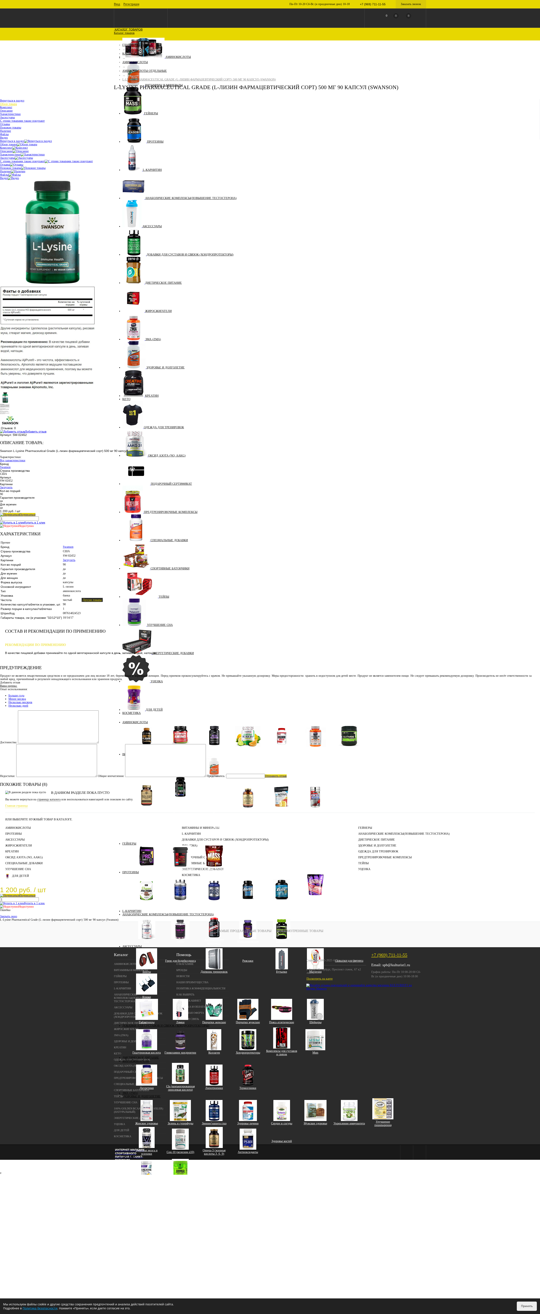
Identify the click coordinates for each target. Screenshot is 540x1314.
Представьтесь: (216, 776)
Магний (217, 823)
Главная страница (16, 805)
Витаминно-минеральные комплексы (180, 801)
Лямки (180, 1022)
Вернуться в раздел (12, 141)
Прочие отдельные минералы (217, 838)
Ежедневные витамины (183, 820)
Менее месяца (17, 699)
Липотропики (214, 1088)
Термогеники (247, 1088)
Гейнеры (151, 113)
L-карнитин (152, 169)
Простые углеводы (180, 869)
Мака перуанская (248, 941)
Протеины (155, 141)
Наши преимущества (192, 982)
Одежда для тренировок (164, 427)
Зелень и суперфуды (180, 1123)
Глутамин (349, 749)
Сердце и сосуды (281, 1123)
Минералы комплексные (247, 810)
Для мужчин (184, 810)
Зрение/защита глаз (214, 1123)
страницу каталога (49, 799)
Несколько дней (18, 705)
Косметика (131, 713)
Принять (527, 1306)
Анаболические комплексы (214, 941)
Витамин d (217, 799)
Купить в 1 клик (34, 522)
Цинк (217, 833)
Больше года (16, 695)
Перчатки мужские (248, 1022)
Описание (6, 151)
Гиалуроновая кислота (146, 1052)
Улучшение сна (160, 625)
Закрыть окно (8, 916)
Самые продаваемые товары (244, 931)
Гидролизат (318, 904)
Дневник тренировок (214, 971)
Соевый (180, 902)
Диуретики (147, 1088)
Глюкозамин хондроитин (180, 1052)
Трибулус (282, 941)
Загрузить (6, 487)
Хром (217, 830)
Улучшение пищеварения (383, 1123)
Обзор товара (8, 144)
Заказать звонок (411, 4)
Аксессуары (152, 226)
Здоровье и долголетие (165, 367)
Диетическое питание (163, 282)
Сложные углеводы (214, 869)
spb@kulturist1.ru (396, 965)
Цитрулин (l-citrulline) (315, 749)
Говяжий (349, 891)
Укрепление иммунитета (349, 1123)
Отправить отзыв (276, 776)
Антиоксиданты (248, 1152)
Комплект (6, 147)
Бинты (147, 971)
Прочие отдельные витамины (217, 808)
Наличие (5, 171)
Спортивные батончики (170, 568)
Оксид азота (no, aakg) (167, 455)
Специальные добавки (169, 540)
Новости (182, 976)
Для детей (154, 709)
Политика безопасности (40, 1308)
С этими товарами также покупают (22, 161)
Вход (117, 4)
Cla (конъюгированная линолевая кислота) (180, 1088)
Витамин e (217, 803)
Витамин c (217, 796)
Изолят (318, 901)
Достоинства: (8, 742)
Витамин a (217, 786)
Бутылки (281, 971)
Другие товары (92, 599)
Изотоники (282, 810)
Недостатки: (7, 776)
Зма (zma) (153, 339)
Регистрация (131, 4)
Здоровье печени (248, 1123)
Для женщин (183, 806)
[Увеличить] (52, 284)
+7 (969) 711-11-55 (389, 955)
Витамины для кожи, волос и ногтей (146, 810)
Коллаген (214, 1052)
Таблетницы (146, 1022)
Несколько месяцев (20, 702)
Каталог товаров (128, 29)
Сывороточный (315, 897)
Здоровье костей (281, 1141)
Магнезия (315, 971)
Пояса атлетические (281, 1022)
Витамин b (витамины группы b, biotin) (217, 791)
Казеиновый (248, 902)
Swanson (5, 467)
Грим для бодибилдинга (180, 960)
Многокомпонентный (281, 902)
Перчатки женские (214, 1022)
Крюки (146, 997)
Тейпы (164, 596)
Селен (217, 826)
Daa (146, 941)
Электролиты (315, 810)
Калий (217, 816)
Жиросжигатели (158, 311)
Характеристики (10, 154)
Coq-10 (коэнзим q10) (180, 1152)
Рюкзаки (247, 960)
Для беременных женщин (183, 815)
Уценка (157, 681)
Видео (4, 178)
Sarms (180, 941)
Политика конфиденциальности (200, 988)
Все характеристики (12, 460)
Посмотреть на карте (319, 978)
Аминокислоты (178, 57)
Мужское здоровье (315, 1123)
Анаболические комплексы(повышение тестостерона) (191, 198)
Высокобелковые (146, 869)
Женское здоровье (146, 1123)
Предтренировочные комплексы (170, 512)
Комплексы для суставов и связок (281, 1052)
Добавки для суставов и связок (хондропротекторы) (190, 254)
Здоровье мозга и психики (147, 1152)
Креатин (152, 395)
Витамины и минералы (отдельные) (214, 781)
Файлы (4, 174)
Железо (217, 813)
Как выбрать (185, 994)
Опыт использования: (14, 689)
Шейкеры (315, 1022)
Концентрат (318, 907)
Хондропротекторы (248, 1052)
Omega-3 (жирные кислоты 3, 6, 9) (214, 1152)
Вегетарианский (146, 902)
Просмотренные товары (300, 931)
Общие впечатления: (111, 776)
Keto (126, 399)
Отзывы (5, 164)
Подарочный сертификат (171, 483)
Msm (315, 1052)
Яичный (214, 902)
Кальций (217, 820)
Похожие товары (10, 168)
